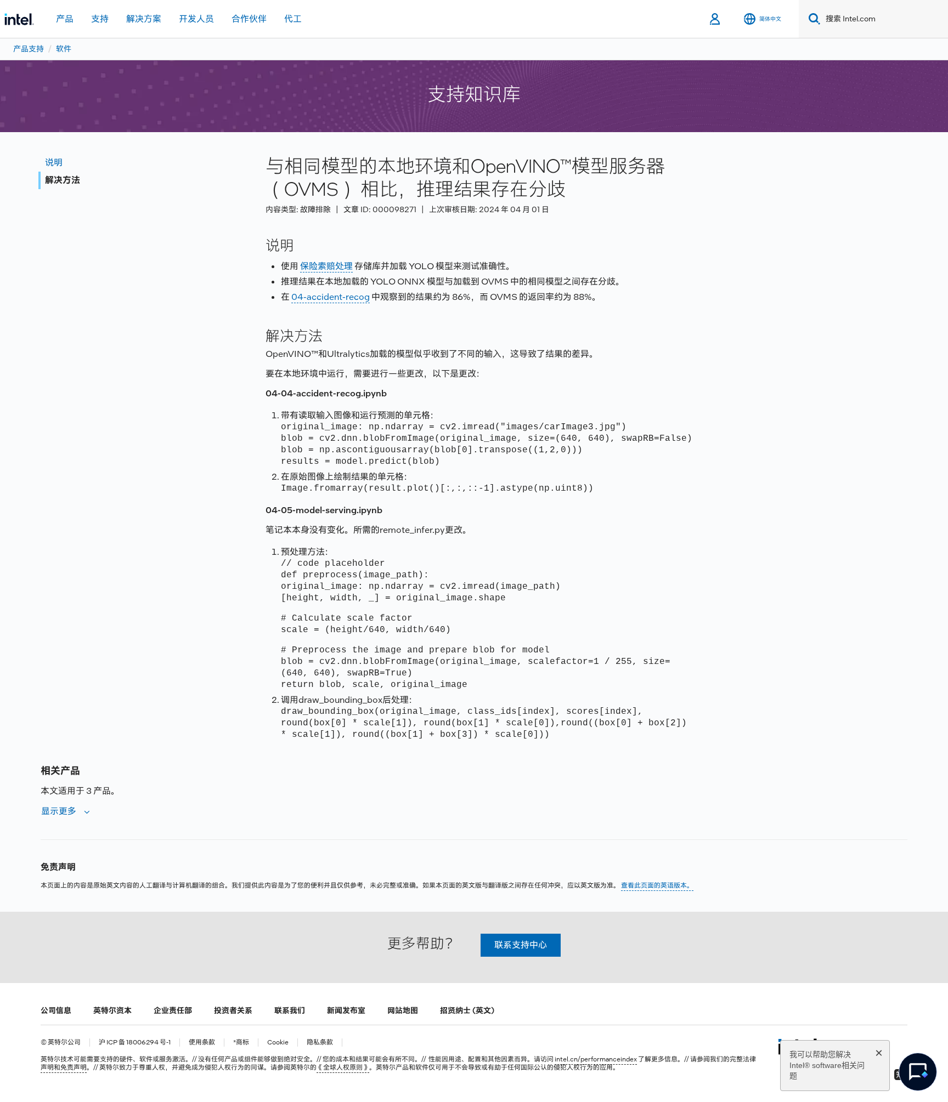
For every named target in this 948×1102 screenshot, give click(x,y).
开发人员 (196, 19)
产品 (65, 19)
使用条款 (202, 1042)
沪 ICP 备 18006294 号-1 (135, 1042)
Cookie (278, 1042)
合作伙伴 (249, 19)
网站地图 (402, 1010)
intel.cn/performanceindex (596, 1059)
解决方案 (143, 19)
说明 (54, 162)
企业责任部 (173, 1010)
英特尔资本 (112, 1010)
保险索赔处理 (326, 266)
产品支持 (28, 49)
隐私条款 (320, 1042)
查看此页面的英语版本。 (657, 885)
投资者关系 (233, 1010)
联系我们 (289, 1010)
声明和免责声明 (64, 1067)
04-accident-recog (330, 297)
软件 (63, 49)
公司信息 (56, 1010)
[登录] (715, 19)
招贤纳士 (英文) (467, 1010)
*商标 (241, 1042)
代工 (293, 19)
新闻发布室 (346, 1010)
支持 (100, 19)
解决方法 (62, 180)
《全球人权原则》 (343, 1067)
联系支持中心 (520, 945)
